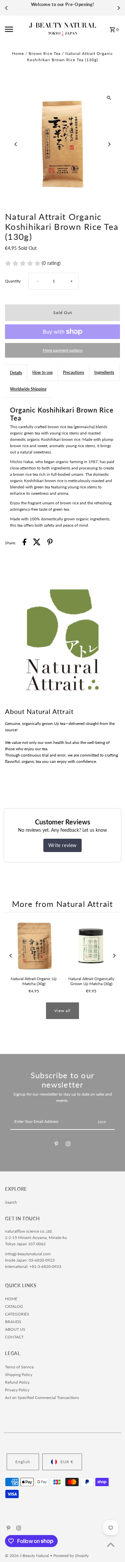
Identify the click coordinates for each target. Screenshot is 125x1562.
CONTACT (14, 1336)
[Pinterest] (56, 1144)
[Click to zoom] (109, 97)
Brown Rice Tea (45, 53)
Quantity (13, 280)
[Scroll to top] (110, 1544)
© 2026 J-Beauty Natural (27, 1555)
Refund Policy (17, 1382)
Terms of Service (19, 1366)
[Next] (118, 8)
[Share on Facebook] (24, 543)
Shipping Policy (18, 1374)
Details (16, 372)
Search (11, 1202)
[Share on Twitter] (37, 543)
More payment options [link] (63, 350)
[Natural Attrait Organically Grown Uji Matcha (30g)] (91, 946)
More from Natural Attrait (62, 904)
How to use (42, 372)
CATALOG (14, 1306)
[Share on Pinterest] (50, 543)
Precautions (73, 372)
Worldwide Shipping (28, 389)
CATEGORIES (17, 1313)
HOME (11, 1298)
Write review (62, 845)
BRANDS (13, 1321)
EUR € (66, 1461)
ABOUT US (15, 1329)
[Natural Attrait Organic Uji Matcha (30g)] (34, 946)
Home (18, 53)
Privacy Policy (17, 1389)
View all (62, 1010)
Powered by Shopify (71, 1555)
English (22, 1461)
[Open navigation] (15, 29)
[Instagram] (68, 1144)
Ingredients (104, 372)
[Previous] (7, 8)
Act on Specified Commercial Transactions (42, 1397)
